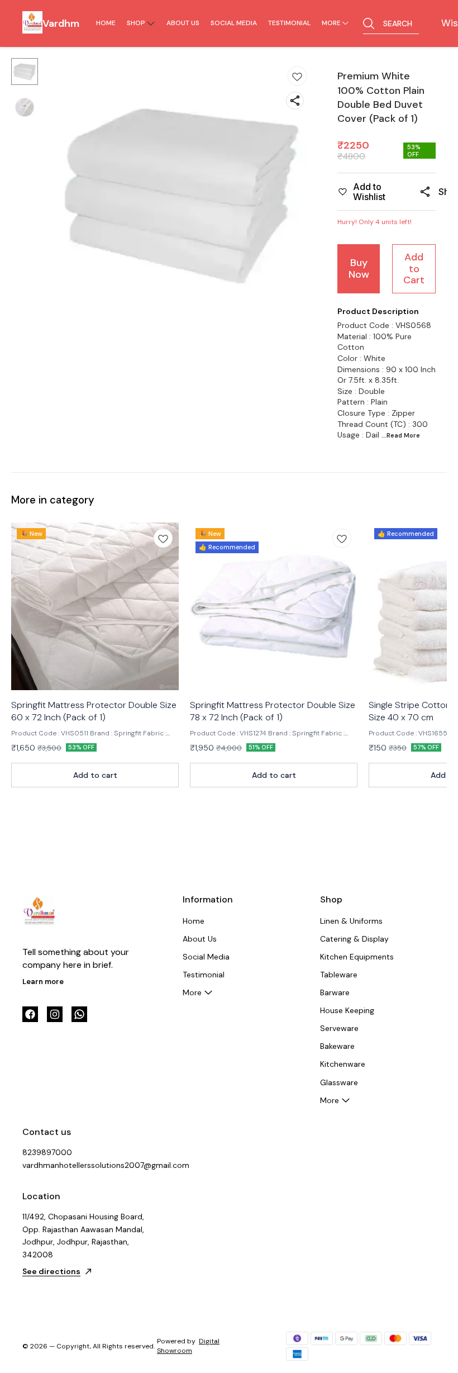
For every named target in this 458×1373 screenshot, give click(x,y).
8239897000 (47, 1152)
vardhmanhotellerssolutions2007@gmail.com (83, 1165)
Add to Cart (413, 268)
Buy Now (359, 268)
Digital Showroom (188, 1346)
